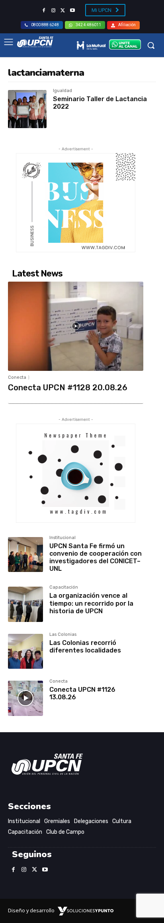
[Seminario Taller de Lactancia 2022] (27, 109)
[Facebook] (44, 10)
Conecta (17, 377)
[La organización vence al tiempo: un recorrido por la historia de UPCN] (25, 604)
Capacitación (63, 587)
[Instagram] (53, 10)
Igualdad (62, 90)
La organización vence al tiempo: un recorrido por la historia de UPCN (91, 603)
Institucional (62, 537)
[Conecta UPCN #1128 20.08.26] (75, 326)
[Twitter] (63, 10)
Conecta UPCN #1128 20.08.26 (67, 387)
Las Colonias (62, 634)
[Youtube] (72, 10)
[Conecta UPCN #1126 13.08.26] (25, 698)
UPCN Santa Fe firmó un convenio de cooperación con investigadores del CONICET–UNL (95, 557)
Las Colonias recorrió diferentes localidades (85, 646)
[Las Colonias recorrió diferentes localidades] (25, 651)
